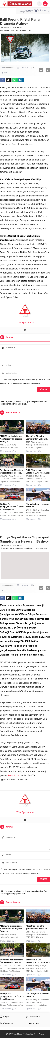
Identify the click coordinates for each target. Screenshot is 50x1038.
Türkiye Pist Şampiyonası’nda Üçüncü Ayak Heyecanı (12, 507)
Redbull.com (14, 775)
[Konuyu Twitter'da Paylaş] (8, 80)
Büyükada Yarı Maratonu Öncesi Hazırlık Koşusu (11, 471)
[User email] (25, 330)
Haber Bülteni (17, 27)
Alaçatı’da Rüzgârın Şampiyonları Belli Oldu (37, 437)
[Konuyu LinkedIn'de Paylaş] (21, 80)
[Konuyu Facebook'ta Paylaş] (2, 80)
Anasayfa (5, 27)
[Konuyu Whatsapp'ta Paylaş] (15, 80)
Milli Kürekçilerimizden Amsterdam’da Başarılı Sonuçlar (11, 439)
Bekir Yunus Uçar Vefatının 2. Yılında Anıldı (38, 471)
